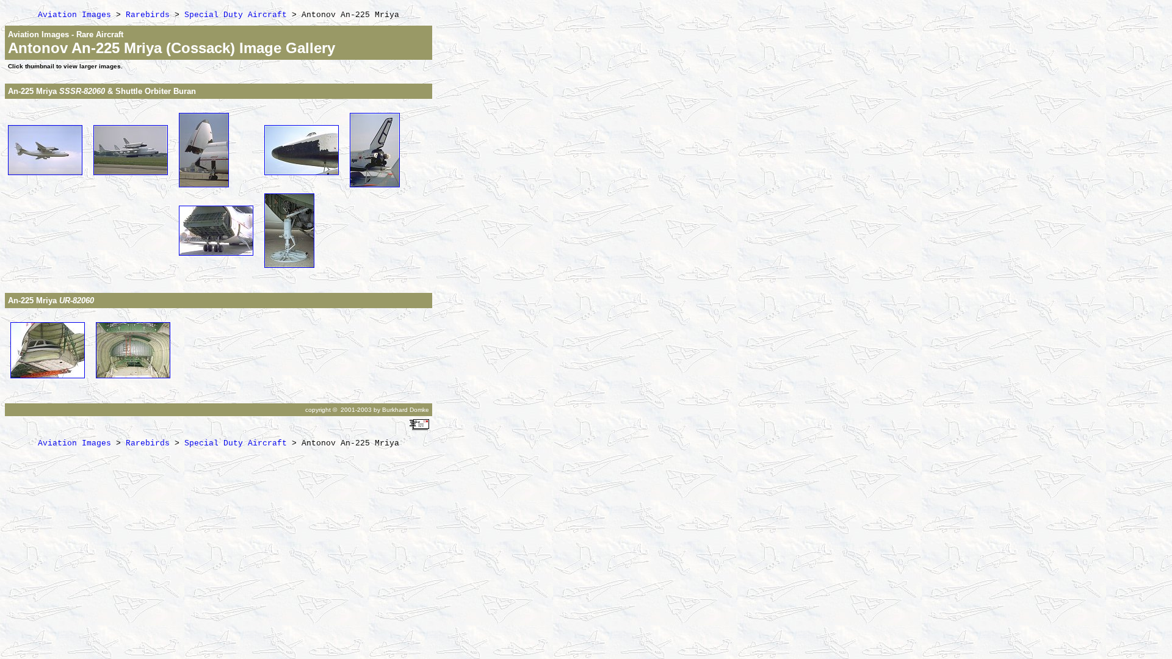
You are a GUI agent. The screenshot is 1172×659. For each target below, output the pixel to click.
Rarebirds (148, 15)
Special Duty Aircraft (235, 15)
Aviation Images (74, 15)
